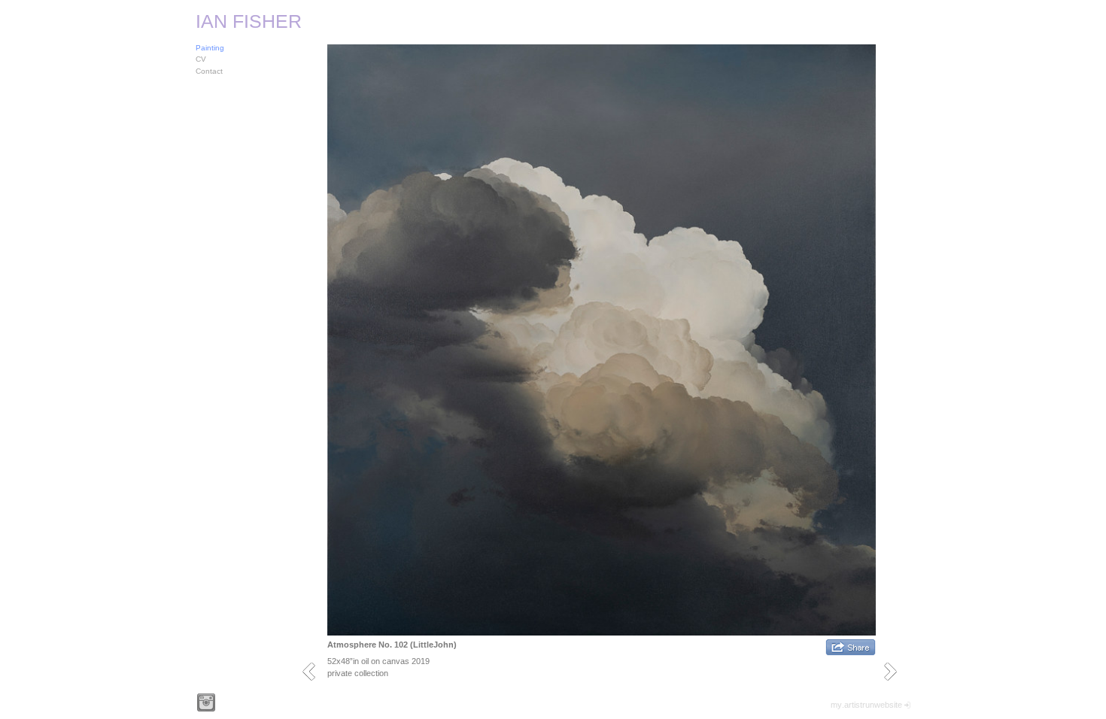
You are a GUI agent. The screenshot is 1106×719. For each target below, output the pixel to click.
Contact (209, 71)
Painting (210, 48)
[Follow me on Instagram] (206, 702)
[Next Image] (896, 671)
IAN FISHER (249, 21)
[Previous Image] (314, 671)
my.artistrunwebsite (866, 704)
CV (201, 59)
